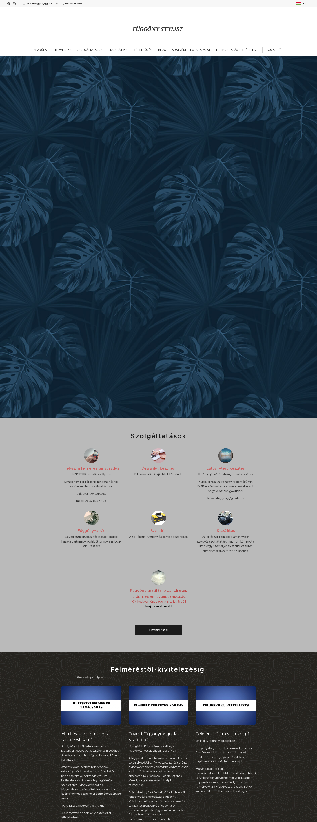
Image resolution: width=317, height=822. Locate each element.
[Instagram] (14, 4)
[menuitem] (43, 49)
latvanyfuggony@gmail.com (42, 3)
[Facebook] (8, 4)
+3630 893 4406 (73, 3)
